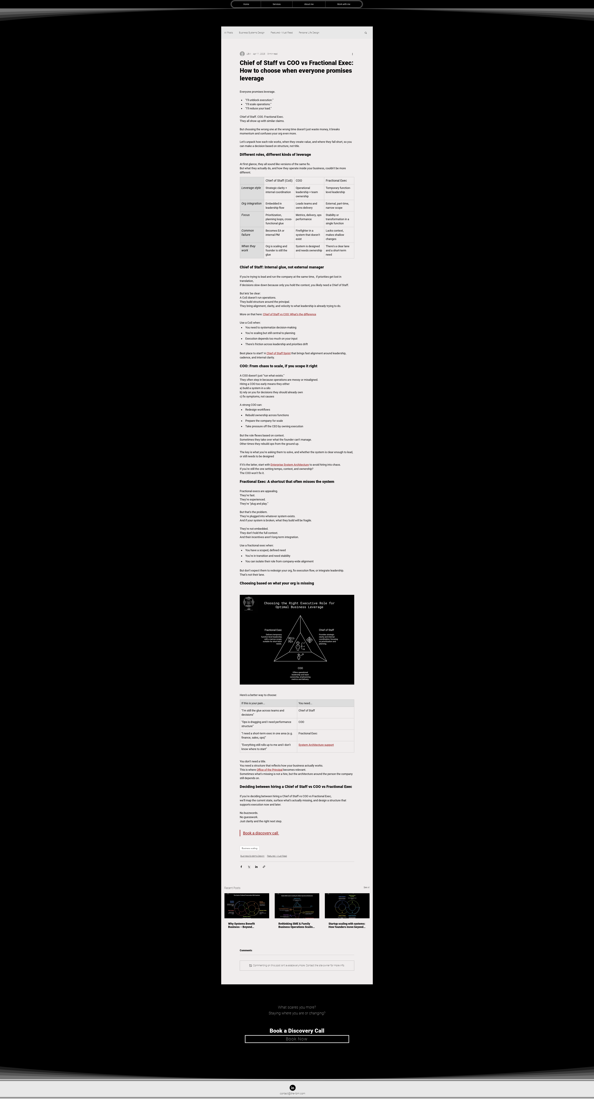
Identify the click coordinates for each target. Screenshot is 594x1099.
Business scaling (249, 848)
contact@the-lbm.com (292, 1093)
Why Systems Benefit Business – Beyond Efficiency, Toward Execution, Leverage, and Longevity (246, 925)
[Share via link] (264, 866)
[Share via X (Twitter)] (248, 866)
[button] (365, 32)
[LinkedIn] (293, 1088)
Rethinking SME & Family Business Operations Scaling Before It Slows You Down (296, 925)
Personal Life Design (309, 32)
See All (367, 887)
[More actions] (352, 54)
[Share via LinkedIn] (256, 866)
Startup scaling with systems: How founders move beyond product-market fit (347, 925)
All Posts (228, 32)
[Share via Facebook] (241, 866)
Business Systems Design (252, 32)
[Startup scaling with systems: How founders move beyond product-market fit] (347, 905)
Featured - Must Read (282, 32)
